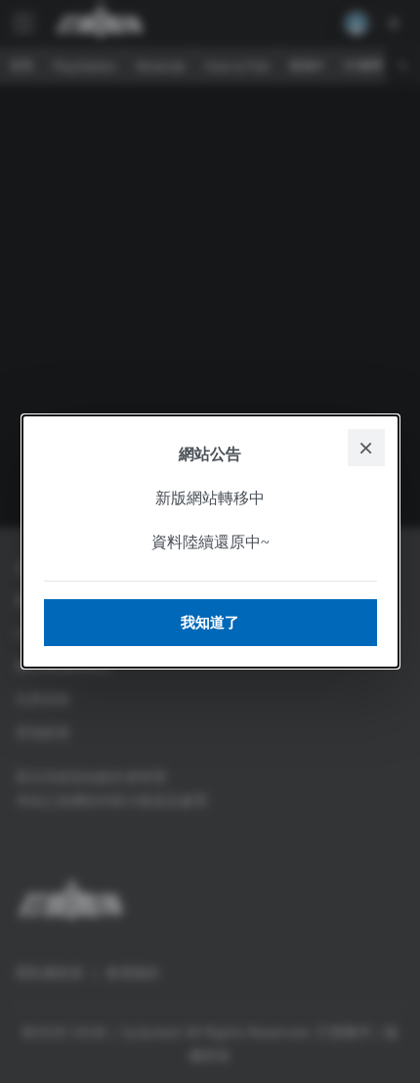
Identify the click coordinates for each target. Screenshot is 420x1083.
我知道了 (210, 622)
